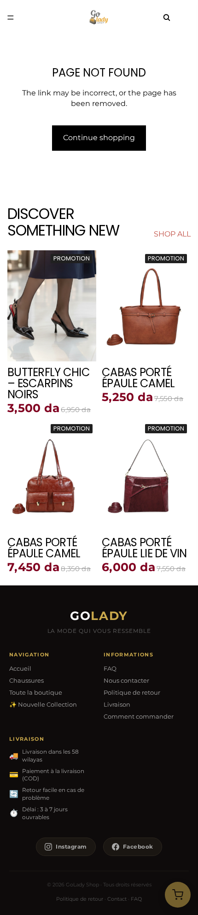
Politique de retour (132, 692)
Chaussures (26, 680)
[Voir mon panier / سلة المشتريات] (178, 895)
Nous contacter (126, 680)
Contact (117, 899)
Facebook (138, 846)
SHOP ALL (172, 234)
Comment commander (139, 716)
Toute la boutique (35, 692)
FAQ (110, 668)
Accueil (20, 668)
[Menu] (10, 17)
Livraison (117, 704)
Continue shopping (99, 137)
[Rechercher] (167, 17)
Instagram (71, 846)
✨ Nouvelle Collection (43, 704)
